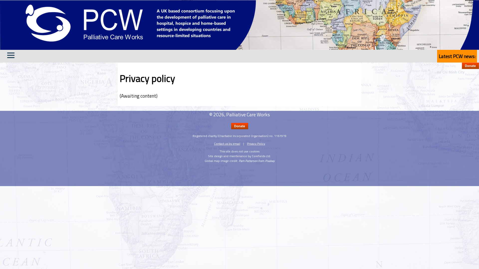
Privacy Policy (256, 143)
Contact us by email (227, 143)
